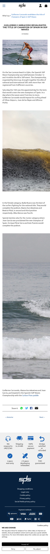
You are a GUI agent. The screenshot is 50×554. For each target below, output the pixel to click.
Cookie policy (25, 495)
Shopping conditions (25, 489)
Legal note (25, 492)
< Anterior (9, 417)
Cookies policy (42, 525)
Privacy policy (25, 498)
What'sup (6, 15)
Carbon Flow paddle (30, 395)
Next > (42, 417)
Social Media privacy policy (25, 501)
